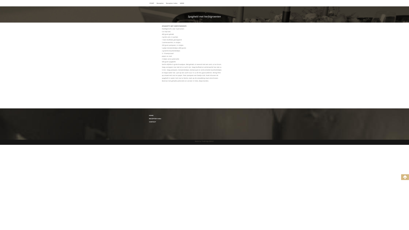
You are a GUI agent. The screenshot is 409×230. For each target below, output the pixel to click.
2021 (212, 141)
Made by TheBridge (202, 141)
